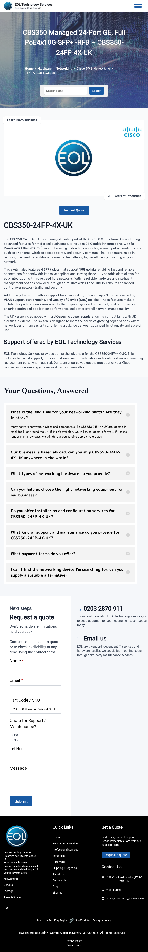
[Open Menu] (138, 6)
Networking (64, 68)
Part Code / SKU (25, 700)
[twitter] (7, 907)
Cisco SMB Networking (93, 68)
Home (29, 68)
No (16, 740)
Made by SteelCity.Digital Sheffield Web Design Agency (74, 920)
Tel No (16, 748)
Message (18, 768)
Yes (16, 734)
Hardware (45, 68)
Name (17, 661)
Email (16, 680)
